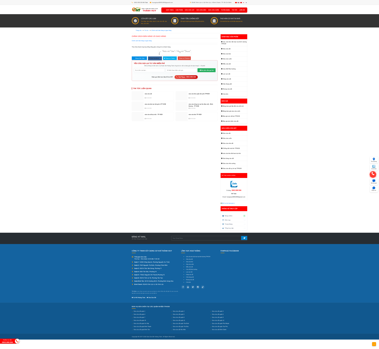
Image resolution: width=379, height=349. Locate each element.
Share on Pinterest (184, 58)
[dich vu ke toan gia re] (228, 203)
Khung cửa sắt (227, 89)
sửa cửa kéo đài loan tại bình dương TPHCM (234, 43)
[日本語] (244, 2)
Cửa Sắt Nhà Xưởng (229, 69)
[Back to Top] (374, 344)
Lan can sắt (226, 74)
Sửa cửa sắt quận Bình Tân (142, 329)
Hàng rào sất (227, 79)
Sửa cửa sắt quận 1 (139, 311)
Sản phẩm (179, 10)
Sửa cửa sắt (226, 49)
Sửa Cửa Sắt (189, 10)
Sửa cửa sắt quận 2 (178, 311)
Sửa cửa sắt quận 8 (178, 317)
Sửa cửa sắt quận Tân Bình (181, 323)
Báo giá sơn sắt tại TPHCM (231, 116)
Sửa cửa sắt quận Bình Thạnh (142, 326)
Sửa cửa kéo (201, 10)
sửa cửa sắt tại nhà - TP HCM (153, 114)
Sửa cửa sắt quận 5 (178, 314)
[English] (239, 2)
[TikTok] (203, 287)
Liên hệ (242, 10)
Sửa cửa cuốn (213, 10)
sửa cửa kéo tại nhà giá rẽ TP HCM (155, 104)
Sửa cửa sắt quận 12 (218, 320)
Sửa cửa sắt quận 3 (217, 311)
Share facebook (154, 58)
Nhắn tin (374, 190)
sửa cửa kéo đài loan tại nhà (232, 153)
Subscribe (244, 238)
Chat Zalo (374, 168)
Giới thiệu (170, 10)
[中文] (241, 2)
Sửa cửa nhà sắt (228, 143)
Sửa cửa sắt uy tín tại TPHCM (232, 168)
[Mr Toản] (234, 184)
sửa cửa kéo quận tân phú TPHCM (199, 94)
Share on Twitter (170, 58)
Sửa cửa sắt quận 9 (217, 317)
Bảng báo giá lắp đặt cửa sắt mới (233, 106)
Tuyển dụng (225, 10)
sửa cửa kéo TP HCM (195, 114)
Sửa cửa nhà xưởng (229, 163)
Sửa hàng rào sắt (228, 158)
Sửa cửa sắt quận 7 (139, 317)
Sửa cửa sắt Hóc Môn (179, 329)
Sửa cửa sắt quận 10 (140, 320)
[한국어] (246, 2)
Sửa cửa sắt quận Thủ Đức (181, 326)
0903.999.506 (138, 2)
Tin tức (234, 10)
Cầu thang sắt (227, 84)
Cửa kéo (225, 94)
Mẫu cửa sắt (227, 64)
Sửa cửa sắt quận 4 (139, 314)
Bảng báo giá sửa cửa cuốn (231, 111)
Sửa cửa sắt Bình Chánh (219, 329)
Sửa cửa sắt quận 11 (179, 320)
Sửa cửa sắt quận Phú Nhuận (220, 323)
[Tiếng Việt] (236, 2)
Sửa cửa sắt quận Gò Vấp (141, 323)
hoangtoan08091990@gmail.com (162, 2)
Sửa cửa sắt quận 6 (217, 314)
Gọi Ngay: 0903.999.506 (187, 77)
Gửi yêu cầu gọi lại (207, 70)
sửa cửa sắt (148, 94)
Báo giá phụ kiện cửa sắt (230, 121)
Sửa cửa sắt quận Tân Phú (220, 326)
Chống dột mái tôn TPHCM (231, 148)
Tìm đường (374, 161)
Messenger (374, 183)
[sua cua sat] (145, 9)
